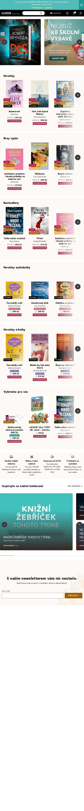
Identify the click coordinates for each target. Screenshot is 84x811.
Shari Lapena (14, 241)
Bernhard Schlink (65, 368)
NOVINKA (7, 106)
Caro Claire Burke (39, 177)
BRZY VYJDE (9, 168)
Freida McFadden (39, 241)
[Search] (41, 13)
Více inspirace (74, 486)
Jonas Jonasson (65, 119)
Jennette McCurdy (40, 370)
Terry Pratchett (65, 306)
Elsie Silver (14, 114)
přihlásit (73, 595)
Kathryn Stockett (14, 306)
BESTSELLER (9, 103)
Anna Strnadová (40, 117)
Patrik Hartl (14, 182)
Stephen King (65, 177)
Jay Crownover (39, 306)
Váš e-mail (6, 591)
